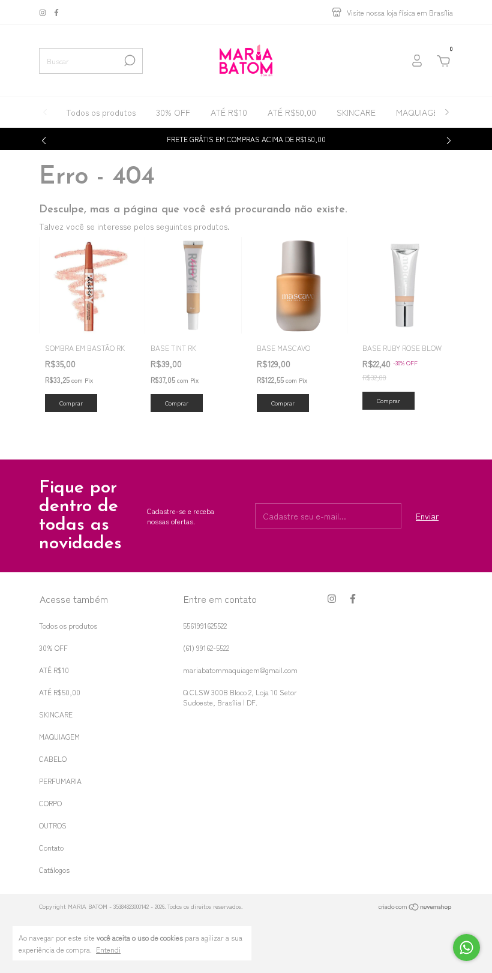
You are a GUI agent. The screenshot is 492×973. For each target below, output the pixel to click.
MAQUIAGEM (420, 112)
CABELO (53, 758)
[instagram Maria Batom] (43, 12)
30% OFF (173, 112)
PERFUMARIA (60, 781)
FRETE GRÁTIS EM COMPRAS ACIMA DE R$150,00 (246, 139)
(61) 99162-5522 (206, 647)
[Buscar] (129, 61)
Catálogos (54, 869)
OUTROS (53, 825)
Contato (51, 847)
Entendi (108, 949)
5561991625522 (205, 625)
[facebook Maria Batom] (56, 12)
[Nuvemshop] (415, 908)
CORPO (50, 803)
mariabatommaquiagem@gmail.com (240, 670)
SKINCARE (356, 112)
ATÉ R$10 (229, 112)
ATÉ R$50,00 (292, 112)
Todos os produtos (101, 112)
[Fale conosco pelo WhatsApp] (466, 947)
